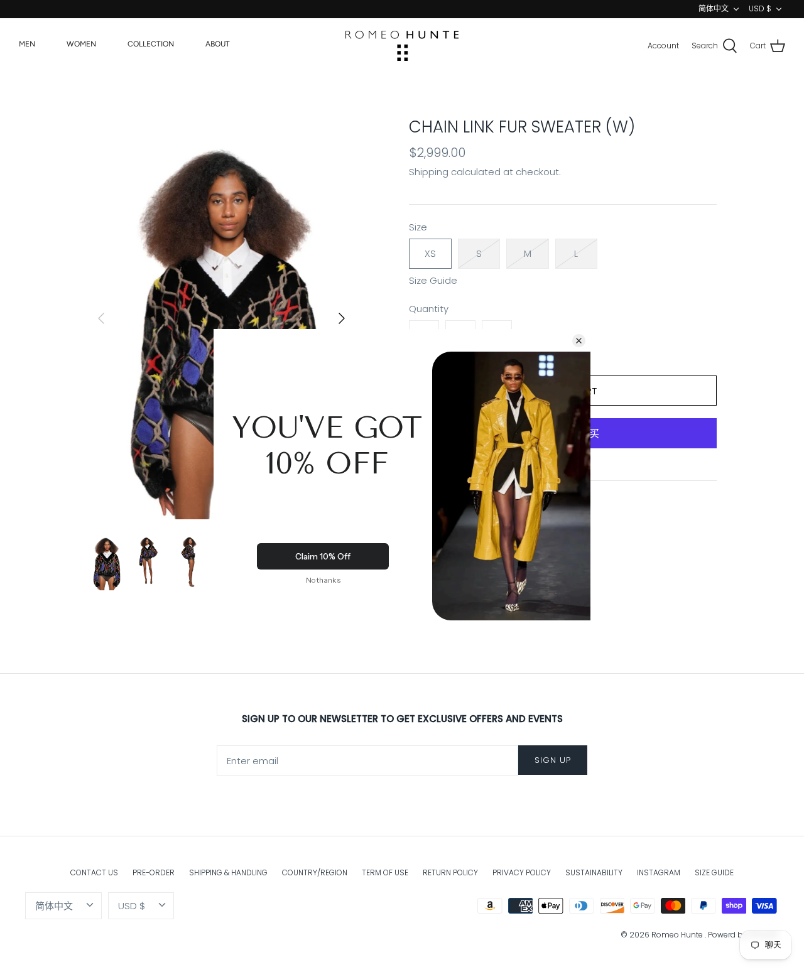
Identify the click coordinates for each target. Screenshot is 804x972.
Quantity (428, 308)
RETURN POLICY (450, 872)
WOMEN (81, 44)
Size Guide (433, 280)
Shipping (428, 171)
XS (430, 253)
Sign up (553, 760)
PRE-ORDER (154, 872)
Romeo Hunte (678, 934)
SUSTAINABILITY (593, 872)
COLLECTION (151, 44)
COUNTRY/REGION (314, 872)
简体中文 (713, 8)
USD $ (760, 8)
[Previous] (101, 318)
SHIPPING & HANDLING (228, 872)
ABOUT (217, 44)
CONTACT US (94, 872)
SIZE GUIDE (714, 872)
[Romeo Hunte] (402, 46)
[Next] (342, 318)
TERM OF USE (385, 872)
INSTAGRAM (658, 872)
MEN (27, 44)
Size (418, 227)
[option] (221, 318)
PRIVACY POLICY (521, 872)
